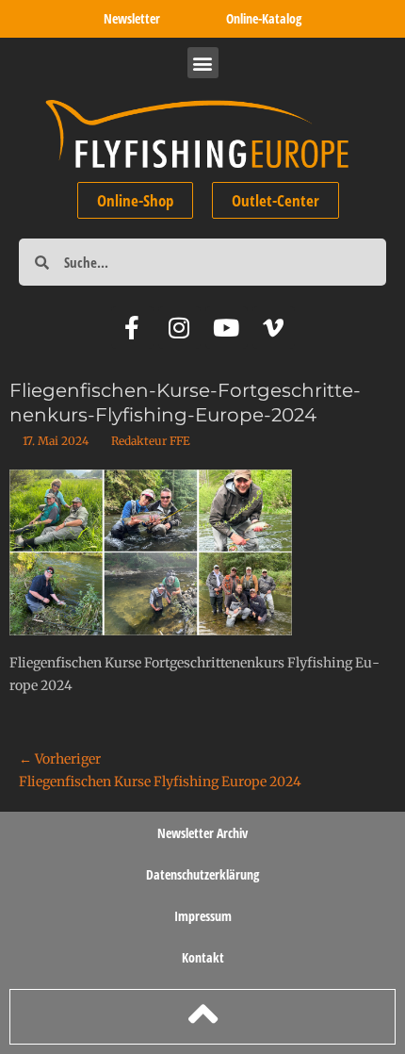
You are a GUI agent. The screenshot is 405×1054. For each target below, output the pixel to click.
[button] (203, 62)
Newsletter (132, 18)
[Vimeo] (273, 327)
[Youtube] (226, 327)
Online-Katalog (263, 18)
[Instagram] (179, 327)
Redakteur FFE (150, 441)
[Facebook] (132, 327)
